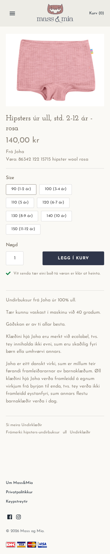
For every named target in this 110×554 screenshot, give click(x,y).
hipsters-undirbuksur (41, 432)
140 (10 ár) (57, 216)
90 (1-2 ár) (21, 189)
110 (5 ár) (20, 202)
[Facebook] (9, 518)
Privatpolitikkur (19, 492)
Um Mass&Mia (19, 483)
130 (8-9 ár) (22, 216)
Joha (19, 152)
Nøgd (12, 245)
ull (65, 432)
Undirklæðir (31, 425)
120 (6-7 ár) (53, 202)
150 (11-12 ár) (23, 229)
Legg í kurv (73, 258)
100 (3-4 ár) (56, 189)
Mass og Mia (32, 531)
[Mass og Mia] (55, 13)
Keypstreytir (17, 501)
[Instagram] (18, 518)
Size (10, 178)
